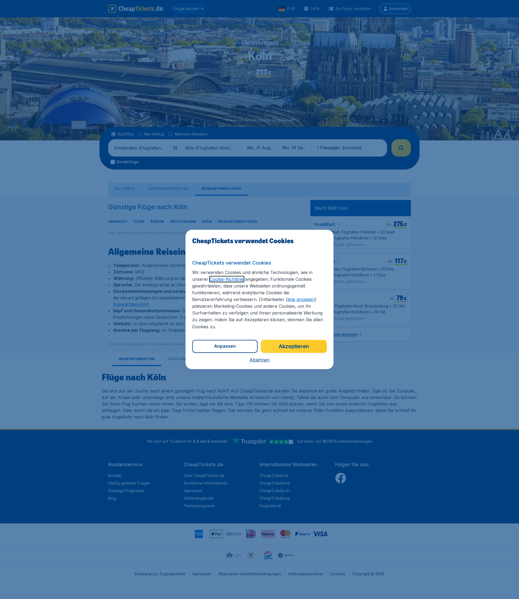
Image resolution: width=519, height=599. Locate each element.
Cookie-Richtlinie (227, 279)
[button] (259, 360)
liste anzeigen (301, 299)
